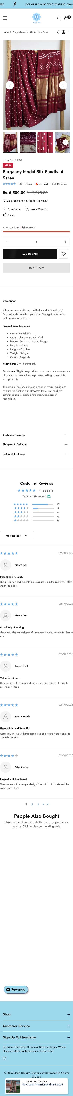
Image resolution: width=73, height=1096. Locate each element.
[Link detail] (4, 1058)
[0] (66, 18)
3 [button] (38, 804)
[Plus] (65, 242)
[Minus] (7, 242)
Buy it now (36, 268)
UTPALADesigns (13, 160)
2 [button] (32, 804)
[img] (9, 553)
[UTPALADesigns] (36, 18)
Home (6, 32)
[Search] (59, 18)
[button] (63, 85)
